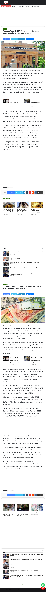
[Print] (41, 192)
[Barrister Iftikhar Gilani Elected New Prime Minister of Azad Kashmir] (6, 269)
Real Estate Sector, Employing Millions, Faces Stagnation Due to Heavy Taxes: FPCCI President (22, 211)
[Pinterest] (30, 192)
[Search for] (44, 3)
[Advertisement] (23, 17)
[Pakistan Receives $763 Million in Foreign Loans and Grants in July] (27, 101)
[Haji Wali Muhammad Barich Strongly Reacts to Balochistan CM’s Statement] (6, 264)
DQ (18, 589)
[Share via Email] (38, 192)
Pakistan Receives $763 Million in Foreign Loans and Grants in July (36, 102)
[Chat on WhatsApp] (43, 585)
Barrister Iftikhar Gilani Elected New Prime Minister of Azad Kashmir (25, 267)
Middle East (10, 187)
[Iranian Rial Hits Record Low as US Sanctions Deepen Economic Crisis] (6, 101)
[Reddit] (33, 192)
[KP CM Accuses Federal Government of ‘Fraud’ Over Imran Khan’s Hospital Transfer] (6, 253)
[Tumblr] (27, 192)
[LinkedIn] (24, 192)
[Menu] (1, 3)
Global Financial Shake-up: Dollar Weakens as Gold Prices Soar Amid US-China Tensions (9, 211)
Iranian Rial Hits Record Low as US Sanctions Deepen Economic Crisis (15, 102)
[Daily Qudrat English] (6, 2)
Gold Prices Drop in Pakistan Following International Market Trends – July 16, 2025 (35, 211)
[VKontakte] (35, 192)
